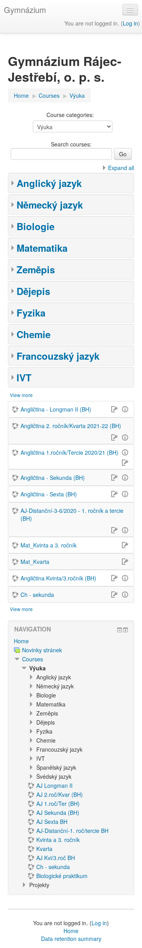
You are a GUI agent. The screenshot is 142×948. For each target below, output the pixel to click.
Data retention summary (71, 939)
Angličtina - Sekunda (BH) (53, 477)
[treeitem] (71, 641)
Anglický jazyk (49, 183)
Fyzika (31, 312)
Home (21, 641)
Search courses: (71, 144)
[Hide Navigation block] (119, 630)
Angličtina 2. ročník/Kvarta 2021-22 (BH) (71, 426)
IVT (24, 377)
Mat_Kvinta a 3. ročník (49, 545)
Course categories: (70, 115)
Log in (130, 23)
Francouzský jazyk (58, 355)
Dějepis (33, 291)
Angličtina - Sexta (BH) (49, 494)
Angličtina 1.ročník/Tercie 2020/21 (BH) (69, 452)
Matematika (42, 247)
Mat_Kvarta (35, 562)
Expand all (121, 168)
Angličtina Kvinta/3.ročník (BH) (58, 578)
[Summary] (126, 408)
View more (21, 395)
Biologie (35, 226)
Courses (32, 659)
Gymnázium (25, 9)
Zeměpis (36, 269)
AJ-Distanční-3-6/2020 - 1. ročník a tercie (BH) (72, 514)
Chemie (33, 334)
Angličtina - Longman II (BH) (56, 409)
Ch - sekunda (37, 594)
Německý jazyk (50, 204)
